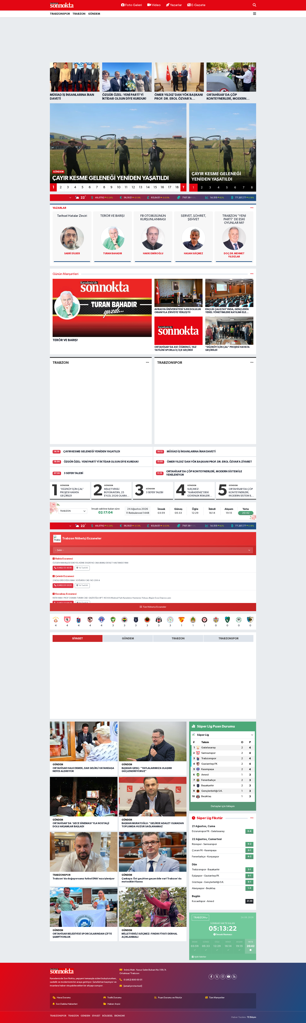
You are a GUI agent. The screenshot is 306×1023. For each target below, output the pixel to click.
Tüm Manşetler (217, 997)
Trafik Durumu (114, 997)
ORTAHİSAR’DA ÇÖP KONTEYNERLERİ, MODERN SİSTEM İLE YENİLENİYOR (241, 493)
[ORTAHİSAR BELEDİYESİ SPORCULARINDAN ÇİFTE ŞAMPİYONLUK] (83, 907)
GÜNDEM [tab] (128, 638)
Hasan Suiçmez (153, 253)
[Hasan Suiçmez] (153, 238)
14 (148, 187)
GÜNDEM (94, 13)
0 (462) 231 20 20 (64, 585)
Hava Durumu (64, 997)
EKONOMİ (119, 1016)
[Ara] (254, 5)
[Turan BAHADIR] (72, 238)
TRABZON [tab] (178, 638)
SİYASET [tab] (77, 638)
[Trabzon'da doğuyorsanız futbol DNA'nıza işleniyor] (83, 852)
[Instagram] (222, 976)
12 (133, 187)
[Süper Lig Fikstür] (251, 818)
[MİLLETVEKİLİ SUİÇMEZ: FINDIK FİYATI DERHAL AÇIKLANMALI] (152, 907)
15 (155, 187)
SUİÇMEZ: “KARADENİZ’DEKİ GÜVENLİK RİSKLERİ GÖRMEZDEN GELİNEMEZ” (198, 493)
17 (169, 187)
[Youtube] (228, 976)
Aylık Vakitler (200, 957)
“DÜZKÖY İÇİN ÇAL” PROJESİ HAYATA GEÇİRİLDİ (72, 492)
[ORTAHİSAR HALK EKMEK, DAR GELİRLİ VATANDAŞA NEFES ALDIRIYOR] (83, 741)
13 (140, 187)
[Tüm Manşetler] (251, 274)
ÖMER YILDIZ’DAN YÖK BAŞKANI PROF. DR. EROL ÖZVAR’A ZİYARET (209, 461)
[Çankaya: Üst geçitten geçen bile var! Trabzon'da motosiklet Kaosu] (152, 852)
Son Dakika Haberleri (66, 1004)
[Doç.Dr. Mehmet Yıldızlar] (193, 238)
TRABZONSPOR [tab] (228, 638)
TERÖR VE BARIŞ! (72, 215)
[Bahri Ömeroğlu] (234, 238)
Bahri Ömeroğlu (234, 253)
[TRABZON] (147, 362)
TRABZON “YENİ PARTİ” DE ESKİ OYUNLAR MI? (193, 219)
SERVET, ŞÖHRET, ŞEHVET (153, 217)
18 (177, 187)
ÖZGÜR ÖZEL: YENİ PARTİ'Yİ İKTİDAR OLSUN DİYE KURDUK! (101, 461)
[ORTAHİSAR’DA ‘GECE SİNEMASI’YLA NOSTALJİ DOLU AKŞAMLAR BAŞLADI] (83, 797)
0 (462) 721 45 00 (64, 568)
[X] (217, 976)
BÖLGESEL (107, 1016)
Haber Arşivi (114, 1004)
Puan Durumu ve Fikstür (170, 997)
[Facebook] (211, 976)
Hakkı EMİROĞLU (112, 253)
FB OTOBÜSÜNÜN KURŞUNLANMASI (112, 217)
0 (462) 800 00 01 (133, 980)
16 (162, 187)
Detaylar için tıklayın (223, 806)
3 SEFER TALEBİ (73, 473)
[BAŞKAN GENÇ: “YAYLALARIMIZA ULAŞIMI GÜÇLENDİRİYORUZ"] (152, 741)
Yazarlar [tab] (59, 208)
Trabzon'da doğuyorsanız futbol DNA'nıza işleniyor (84, 878)
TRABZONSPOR (60, 13)
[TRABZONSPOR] (251, 362)
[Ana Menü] (254, 14)
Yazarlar (176, 5)
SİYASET (96, 1016)
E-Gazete (198, 5)
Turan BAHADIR (72, 253)
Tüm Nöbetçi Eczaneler (154, 607)
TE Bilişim (251, 1017)
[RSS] (234, 976)
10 (118, 187)
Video (156, 5)
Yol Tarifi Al (83, 568)
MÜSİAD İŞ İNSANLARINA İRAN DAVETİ (191, 451)
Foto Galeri (133, 5)
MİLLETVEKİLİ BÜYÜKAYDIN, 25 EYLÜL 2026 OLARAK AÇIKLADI (116, 493)
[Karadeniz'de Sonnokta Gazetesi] (62, 5)
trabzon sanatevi (234, 215)
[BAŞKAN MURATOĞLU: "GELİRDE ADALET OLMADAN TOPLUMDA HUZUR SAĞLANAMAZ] (152, 797)
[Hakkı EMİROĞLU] (112, 238)
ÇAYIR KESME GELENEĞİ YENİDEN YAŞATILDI (91, 451)
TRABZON (79, 13)
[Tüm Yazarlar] (251, 208)
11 (126, 187)
